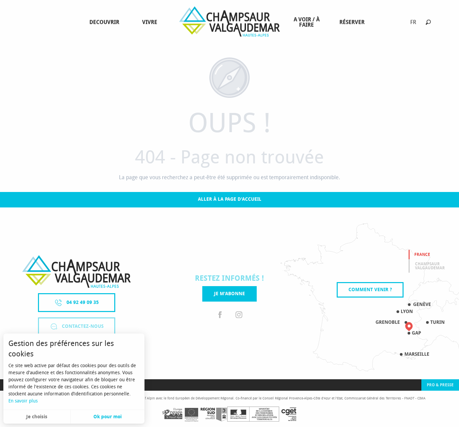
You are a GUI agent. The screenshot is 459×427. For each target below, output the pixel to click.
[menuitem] (105, 22)
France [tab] (422, 254)
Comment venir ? (370, 290)
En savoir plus (23, 401)
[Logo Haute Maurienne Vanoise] (76, 271)
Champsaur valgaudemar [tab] (430, 266)
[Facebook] (220, 315)
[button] (428, 22)
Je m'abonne (229, 294)
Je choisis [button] (36, 417)
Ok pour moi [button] (107, 417)
